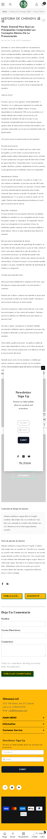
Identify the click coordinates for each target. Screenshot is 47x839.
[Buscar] (10, 4)
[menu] (2, 4)
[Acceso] (36, 4)
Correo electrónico (10, 630)
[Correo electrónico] (7, 583)
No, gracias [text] (25, 462)
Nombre (5, 618)
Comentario (7, 641)
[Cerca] (43, 368)
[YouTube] (18, 787)
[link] (13, 834)
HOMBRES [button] (23, 475)
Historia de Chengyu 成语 (20, 11)
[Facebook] (2, 583)
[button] (44, 373)
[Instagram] (12, 787)
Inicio (5, 11)
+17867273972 (19, 707)
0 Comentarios (25, 40)
